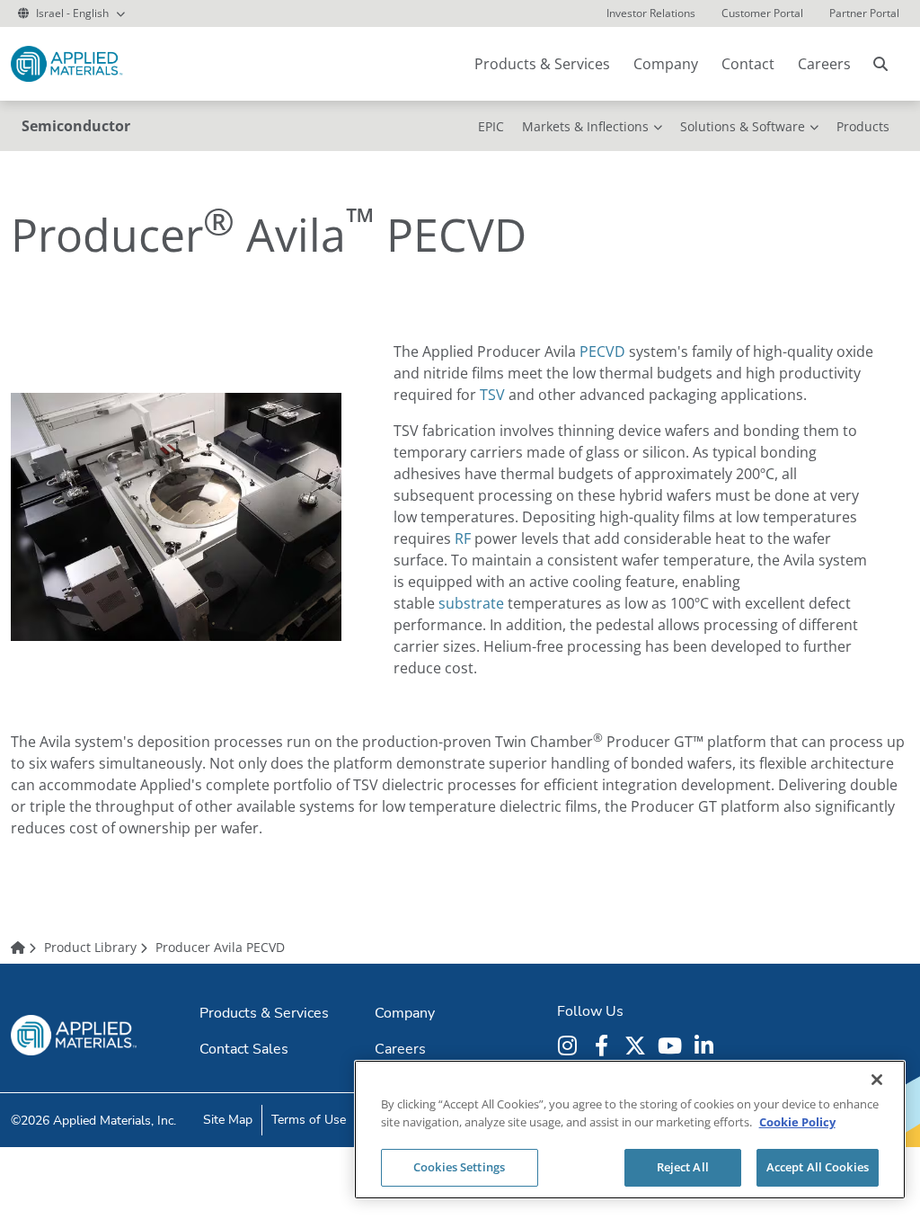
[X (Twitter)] (637, 1045)
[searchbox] (880, 64)
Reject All (683, 1167)
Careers (824, 64)
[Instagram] (569, 1045)
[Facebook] (603, 1045)
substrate (471, 603)
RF (463, 538)
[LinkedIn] (706, 1045)
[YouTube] (672, 1045)
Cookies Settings (459, 1167)
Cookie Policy (797, 1122)
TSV (492, 395)
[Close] (877, 1079)
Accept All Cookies (817, 1167)
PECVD (602, 351)
